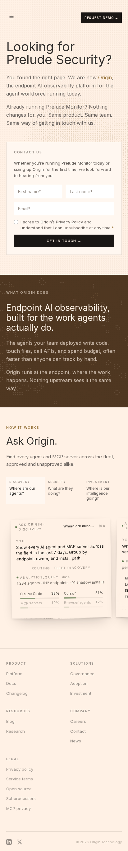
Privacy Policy (69, 221)
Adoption (79, 683)
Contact (78, 731)
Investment (80, 693)
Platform (14, 673)
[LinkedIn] (9, 842)
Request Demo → (101, 18)
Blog (10, 721)
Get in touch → (64, 241)
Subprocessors (21, 798)
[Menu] (11, 17)
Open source (19, 788)
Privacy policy (19, 769)
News (75, 740)
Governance (82, 673)
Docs (11, 683)
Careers (78, 721)
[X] (19, 842)
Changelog (17, 693)
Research (15, 731)
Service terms (19, 778)
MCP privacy (18, 808)
